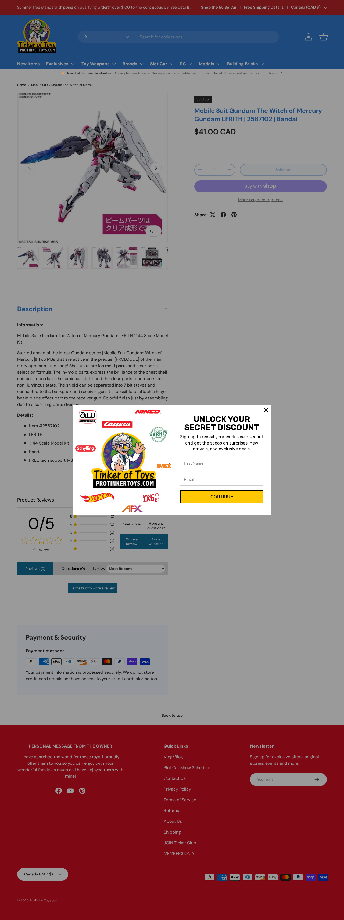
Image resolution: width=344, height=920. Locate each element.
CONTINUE (221, 497)
